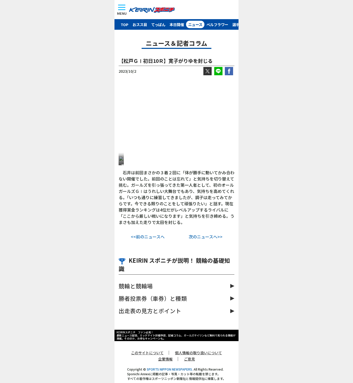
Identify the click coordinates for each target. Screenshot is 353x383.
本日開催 (177, 24)
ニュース (195, 24)
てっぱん (158, 24)
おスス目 (140, 24)
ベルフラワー (217, 24)
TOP (124, 24)
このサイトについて (147, 352)
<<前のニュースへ (148, 237)
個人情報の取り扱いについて (198, 352)
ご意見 (189, 359)
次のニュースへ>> (205, 237)
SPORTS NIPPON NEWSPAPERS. (170, 369)
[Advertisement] (176, 115)
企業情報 (165, 359)
